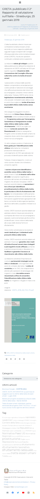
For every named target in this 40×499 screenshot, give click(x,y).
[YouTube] (23, 492)
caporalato (30, 417)
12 (2, 417)
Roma (17, 442)
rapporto (27, 439)
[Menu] (20, 2)
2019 (8, 353)
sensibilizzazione (7, 445)
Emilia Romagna (25, 423)
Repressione (8, 442)
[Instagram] (28, 492)
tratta (8, 453)
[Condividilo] (11, 359)
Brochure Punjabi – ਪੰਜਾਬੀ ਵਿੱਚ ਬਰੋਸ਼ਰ (14, 389)
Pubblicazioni (25, 35)
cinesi (26, 420)
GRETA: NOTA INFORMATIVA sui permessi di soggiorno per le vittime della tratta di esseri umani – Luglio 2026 (18, 394)
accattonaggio (7, 417)
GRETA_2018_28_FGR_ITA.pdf (23, 290)
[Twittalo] (15, 359)
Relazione (18, 353)
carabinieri (7, 420)
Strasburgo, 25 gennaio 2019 (14, 40)
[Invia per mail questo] (6, 359)
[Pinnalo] (24, 359)
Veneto (10, 456)
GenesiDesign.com (21, 487)
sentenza (17, 445)
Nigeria (34, 431)
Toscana (4, 453)
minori (29, 431)
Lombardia (17, 431)
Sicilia (34, 450)
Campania (21, 417)
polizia (20, 436)
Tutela (5, 456)
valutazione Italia (9, 355)
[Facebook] (12, 492)
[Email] (7, 492)
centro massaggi (18, 420)
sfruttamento (28, 444)
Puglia (23, 439)
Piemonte (14, 436)
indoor (14, 428)
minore (23, 431)
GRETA (12, 353)
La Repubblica (24, 428)
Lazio (11, 431)
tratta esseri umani (28, 353)
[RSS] (33, 492)
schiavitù (24, 442)
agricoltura (14, 417)
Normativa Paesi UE (13, 433)
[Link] (20, 471)
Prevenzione (26, 436)
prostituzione (11, 438)
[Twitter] (18, 492)
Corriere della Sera (10, 423)
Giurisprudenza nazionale (16, 425)
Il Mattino (27, 425)
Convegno (32, 420)
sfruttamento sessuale (17, 450)
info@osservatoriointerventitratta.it (16, 482)
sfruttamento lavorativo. (16, 447)
